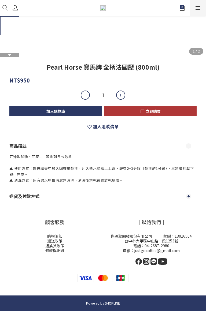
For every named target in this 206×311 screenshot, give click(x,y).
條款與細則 (54, 250)
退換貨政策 (54, 245)
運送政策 (54, 240)
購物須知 (54, 236)
